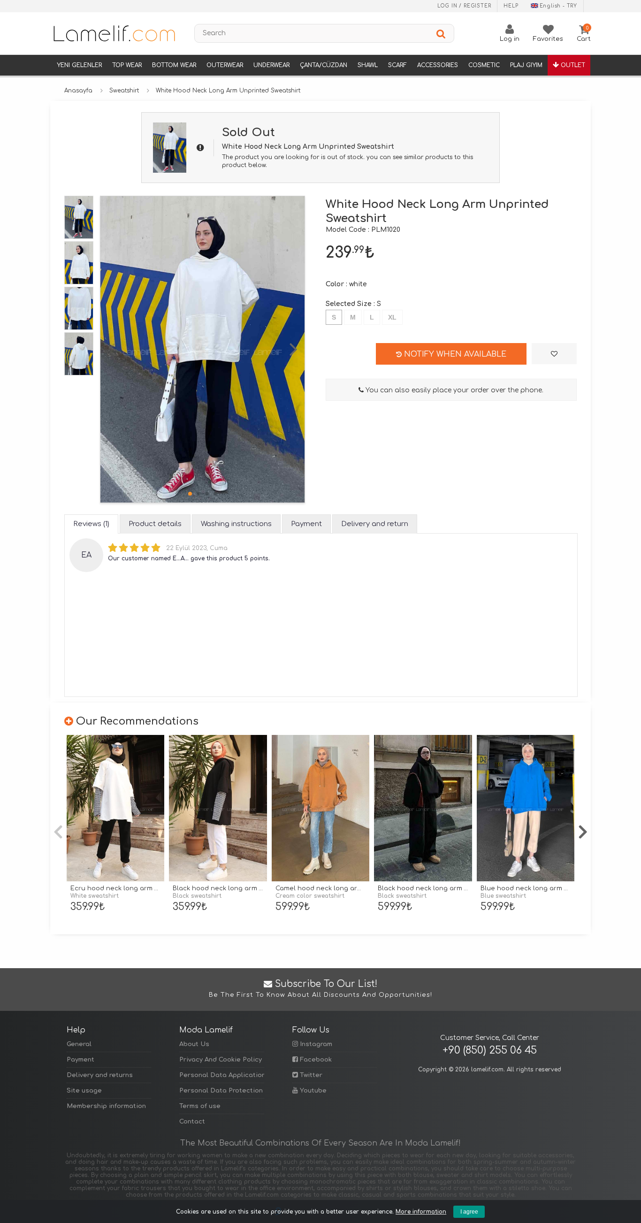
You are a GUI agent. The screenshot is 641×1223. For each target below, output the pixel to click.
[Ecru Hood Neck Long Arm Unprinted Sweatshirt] (115, 808)
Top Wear (127, 65)
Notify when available (454, 354)
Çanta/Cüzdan (323, 65)
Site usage (84, 1090)
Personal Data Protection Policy (221, 1090)
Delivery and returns (100, 1075)
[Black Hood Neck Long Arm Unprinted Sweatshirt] (218, 808)
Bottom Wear (174, 65)
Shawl (368, 65)
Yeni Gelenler (79, 65)
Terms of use (200, 1106)
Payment (80, 1059)
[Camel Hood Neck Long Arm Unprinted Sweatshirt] (320, 808)
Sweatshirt (124, 90)
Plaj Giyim (526, 65)
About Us (194, 1044)
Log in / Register (464, 5)
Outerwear (224, 65)
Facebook (315, 1059)
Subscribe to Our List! (320, 988)
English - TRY (558, 5)
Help (511, 5)
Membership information (106, 1106)
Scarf (397, 65)
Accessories (437, 65)
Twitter (310, 1075)
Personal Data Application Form (221, 1075)
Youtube (312, 1090)
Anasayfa (78, 90)
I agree (469, 1211)
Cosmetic (484, 65)
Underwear (271, 65)
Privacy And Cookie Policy (220, 1059)
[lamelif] (113, 33)
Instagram (315, 1044)
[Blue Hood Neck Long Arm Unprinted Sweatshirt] (525, 808)
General (79, 1044)
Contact (192, 1121)
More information (421, 1211)
